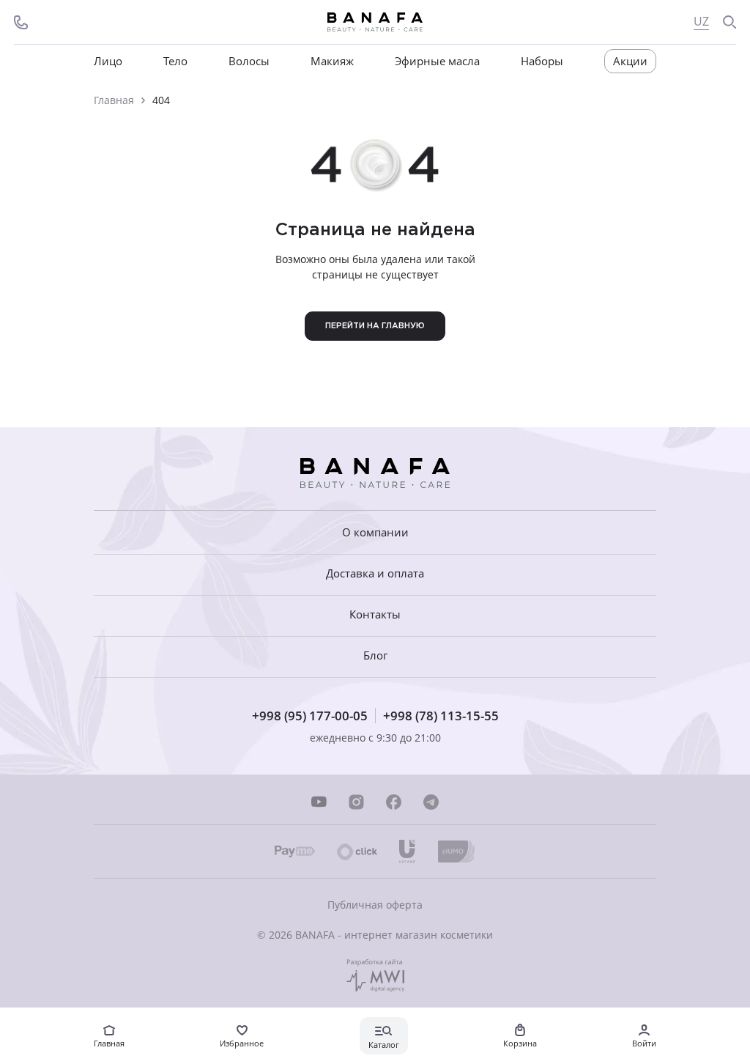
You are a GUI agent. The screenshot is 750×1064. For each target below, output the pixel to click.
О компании (375, 532)
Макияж (332, 61)
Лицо (108, 61)
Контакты (375, 614)
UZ (701, 21)
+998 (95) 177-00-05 (310, 715)
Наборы (542, 61)
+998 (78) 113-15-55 (441, 715)
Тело (175, 61)
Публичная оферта (375, 905)
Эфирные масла (437, 61)
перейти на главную (375, 326)
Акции (630, 60)
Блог (375, 655)
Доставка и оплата (375, 573)
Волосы (249, 61)
